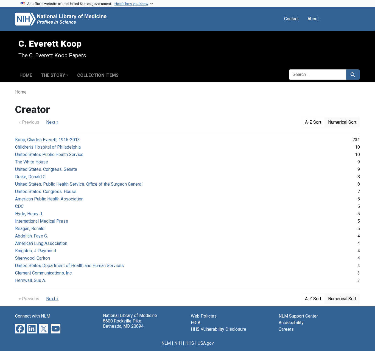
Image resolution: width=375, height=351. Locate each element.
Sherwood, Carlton (32, 258)
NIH (178, 343)
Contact (291, 18)
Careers (286, 329)
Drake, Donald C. (30, 176)
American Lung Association (41, 243)
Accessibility (291, 322)
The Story (53, 75)
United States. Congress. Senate (46, 169)
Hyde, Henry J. (29, 213)
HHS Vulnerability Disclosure (218, 329)
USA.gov (206, 343)
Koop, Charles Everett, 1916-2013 (47, 139)
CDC (19, 206)
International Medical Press (41, 221)
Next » (52, 122)
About (313, 18)
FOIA (195, 322)
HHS (189, 343)
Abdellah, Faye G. (31, 236)
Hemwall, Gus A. (30, 280)
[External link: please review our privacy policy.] (20, 328)
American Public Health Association (49, 199)
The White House (31, 162)
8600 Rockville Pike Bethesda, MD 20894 (123, 323)
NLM (166, 343)
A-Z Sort (313, 122)
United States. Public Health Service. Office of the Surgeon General (78, 184)
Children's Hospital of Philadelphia (48, 147)
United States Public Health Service (49, 154)
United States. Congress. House (45, 191)
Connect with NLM (32, 316)
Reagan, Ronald (29, 228)
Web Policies (204, 316)
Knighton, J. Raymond (35, 250)
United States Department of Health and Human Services (69, 265)
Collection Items (98, 75)
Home (25, 75)
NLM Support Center (298, 316)
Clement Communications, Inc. (43, 273)
